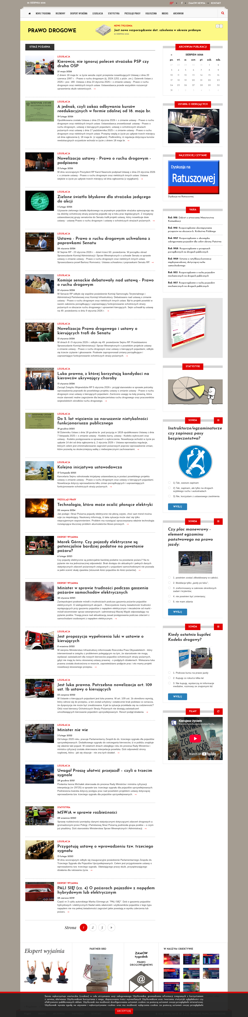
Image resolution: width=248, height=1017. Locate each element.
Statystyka (113, 13)
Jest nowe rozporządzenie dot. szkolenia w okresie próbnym (157, 30)
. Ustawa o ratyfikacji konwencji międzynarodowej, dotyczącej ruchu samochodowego (189, 262)
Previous (217, 26)
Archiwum (178, 13)
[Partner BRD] (98, 973)
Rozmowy (60, 13)
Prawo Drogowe (52, 31)
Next (221, 26)
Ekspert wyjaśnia (78, 13)
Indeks (165, 13)
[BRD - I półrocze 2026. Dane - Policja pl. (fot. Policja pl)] (172, 959)
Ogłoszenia (151, 13)
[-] (191, 959)
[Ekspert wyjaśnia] (46, 967)
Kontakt (216, 3)
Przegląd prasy (132, 13)
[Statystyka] (195, 390)
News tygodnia (43, 13)
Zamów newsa (196, 3)
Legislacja (97, 13)
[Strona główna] (29, 13)
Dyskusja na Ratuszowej (181, 196)
